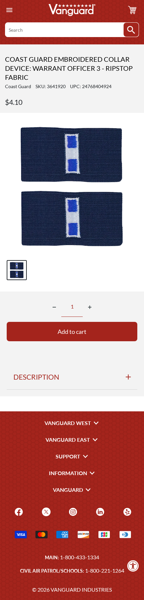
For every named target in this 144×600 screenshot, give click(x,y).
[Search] (131, 30)
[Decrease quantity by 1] (54, 307)
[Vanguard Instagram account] (72, 511)
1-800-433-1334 (79, 557)
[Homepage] (72, 10)
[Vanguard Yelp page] (126, 511)
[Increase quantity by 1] (90, 307)
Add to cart (72, 331)
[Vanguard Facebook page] (18, 511)
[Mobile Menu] (9, 10)
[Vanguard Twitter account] (45, 511)
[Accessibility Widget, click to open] (133, 565)
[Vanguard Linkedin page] (99, 511)
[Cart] (132, 10)
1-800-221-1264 (104, 570)
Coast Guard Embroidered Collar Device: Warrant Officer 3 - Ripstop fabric (69, 68)
